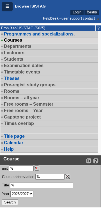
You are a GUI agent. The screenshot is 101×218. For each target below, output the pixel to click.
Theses (12, 78)
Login (77, 12)
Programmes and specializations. (39, 34)
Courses (13, 40)
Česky (92, 12)
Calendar (13, 142)
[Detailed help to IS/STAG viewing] (96, 161)
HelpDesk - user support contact (69, 18)
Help (9, 149)
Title (5, 185)
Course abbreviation (18, 177)
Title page (14, 136)
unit (5, 168)
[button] (7, 6)
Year (5, 194)
